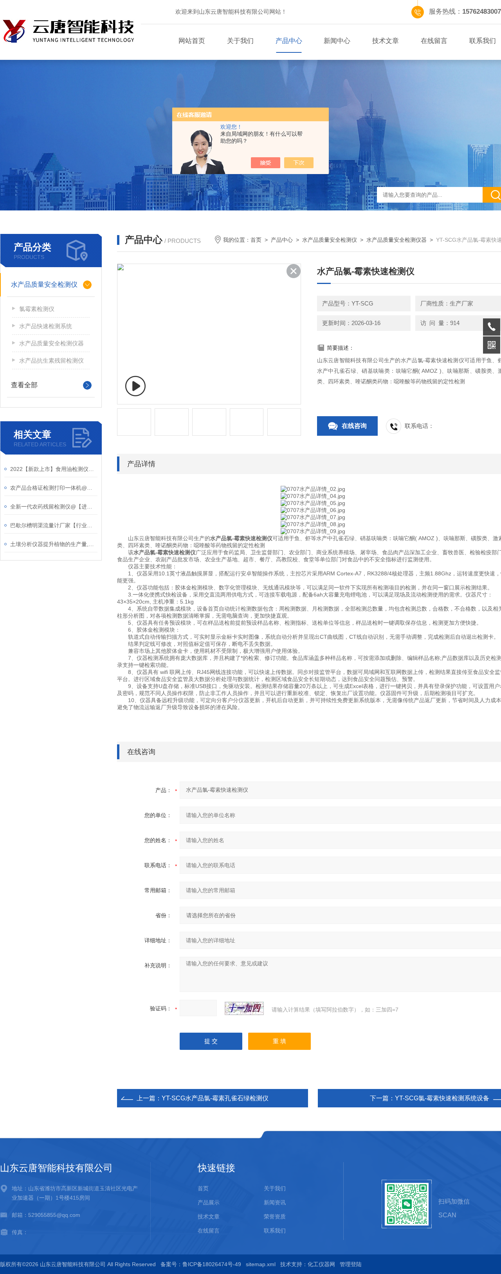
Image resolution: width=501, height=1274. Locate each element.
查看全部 (24, 385)
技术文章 (385, 41)
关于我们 (240, 41)
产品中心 (289, 41)
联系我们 (275, 1230)
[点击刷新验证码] (244, 1008)
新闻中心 (337, 41)
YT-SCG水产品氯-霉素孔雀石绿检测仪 (215, 1098)
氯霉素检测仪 (36, 308)
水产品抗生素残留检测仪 (51, 360)
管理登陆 (351, 1264)
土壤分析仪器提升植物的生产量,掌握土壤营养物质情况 (53, 544)
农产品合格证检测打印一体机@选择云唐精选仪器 (53, 488)
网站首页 (191, 41)
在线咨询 (354, 425)
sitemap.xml (261, 1264)
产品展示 (209, 1202)
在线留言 (434, 41)
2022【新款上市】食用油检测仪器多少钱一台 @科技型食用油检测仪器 (53, 469)
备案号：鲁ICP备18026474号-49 (200, 1264)
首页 (255, 240)
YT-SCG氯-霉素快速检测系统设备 (442, 1098)
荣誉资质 (275, 1216)
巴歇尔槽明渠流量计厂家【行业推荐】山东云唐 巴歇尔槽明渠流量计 (53, 525)
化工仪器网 (321, 1264)
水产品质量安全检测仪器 (51, 343)
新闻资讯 (275, 1202)
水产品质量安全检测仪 (44, 284)
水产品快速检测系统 (45, 326)
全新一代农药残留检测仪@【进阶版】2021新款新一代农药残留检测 (53, 506)
